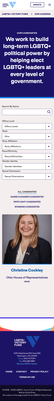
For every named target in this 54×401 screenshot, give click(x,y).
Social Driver (30, 393)
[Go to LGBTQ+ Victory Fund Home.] (9, 5)
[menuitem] (27, 192)
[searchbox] (27, 112)
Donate (37, 5)
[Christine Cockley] (27, 239)
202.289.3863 (29, 361)
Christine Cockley (27, 270)
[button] (49, 112)
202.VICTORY (30, 359)
